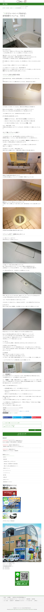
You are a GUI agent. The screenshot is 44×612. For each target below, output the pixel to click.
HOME (5, 597)
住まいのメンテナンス (12, 440)
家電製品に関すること (19, 440)
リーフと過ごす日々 (29, 600)
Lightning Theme (17, 609)
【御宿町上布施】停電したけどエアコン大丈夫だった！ (13, 446)
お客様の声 (5, 477)
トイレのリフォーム (6, 472)
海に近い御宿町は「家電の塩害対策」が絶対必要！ (12, 442)
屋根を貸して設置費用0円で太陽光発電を (11, 463)
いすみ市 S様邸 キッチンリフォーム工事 (12, 422)
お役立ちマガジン (6, 479)
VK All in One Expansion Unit (25, 609)
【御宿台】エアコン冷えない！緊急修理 (10, 450)
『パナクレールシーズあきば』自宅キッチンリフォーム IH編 (9, 426)
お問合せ (35, 600)
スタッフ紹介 (6, 600)
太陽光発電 (5, 459)
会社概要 (8, 597)
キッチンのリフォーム (7, 470)
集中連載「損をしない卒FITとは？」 (10, 461)
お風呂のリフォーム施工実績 (24, 411)
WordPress (12, 609)
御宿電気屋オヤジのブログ (7, 481)
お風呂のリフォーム (6, 468)
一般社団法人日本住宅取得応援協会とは (19, 597)
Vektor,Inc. (32, 609)
